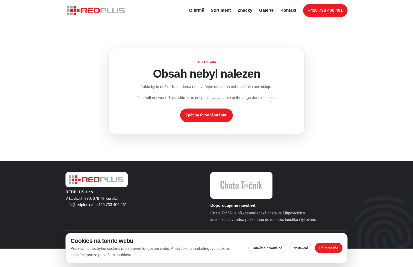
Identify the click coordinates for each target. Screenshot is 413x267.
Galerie (266, 10)
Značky (245, 10)
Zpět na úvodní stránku (206, 115)
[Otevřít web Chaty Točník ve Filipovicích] (241, 185)
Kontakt (288, 10)
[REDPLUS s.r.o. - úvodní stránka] (98, 10)
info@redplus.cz (79, 205)
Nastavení (300, 248)
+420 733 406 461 (325, 10)
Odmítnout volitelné (267, 248)
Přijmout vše (328, 248)
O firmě (196, 10)
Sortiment (221, 10)
